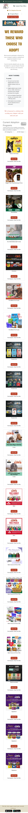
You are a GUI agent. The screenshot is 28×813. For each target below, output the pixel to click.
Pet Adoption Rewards (15, 10)
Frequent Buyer (14, 14)
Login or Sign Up (14, 17)
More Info (14, 159)
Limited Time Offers (20, 6)
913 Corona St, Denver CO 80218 (13, 1)
